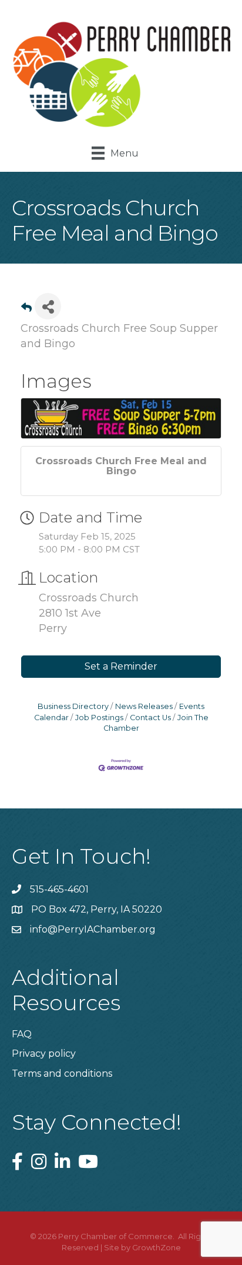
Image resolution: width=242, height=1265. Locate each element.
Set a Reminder (121, 666)
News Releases (144, 706)
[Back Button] (26, 309)
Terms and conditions (62, 1073)
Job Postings (99, 717)
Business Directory (73, 706)
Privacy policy (44, 1053)
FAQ (22, 1034)
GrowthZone (156, 1247)
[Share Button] (48, 306)
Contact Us (150, 717)
